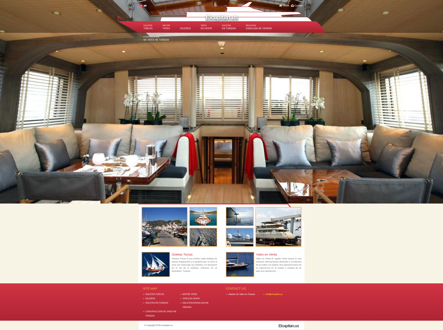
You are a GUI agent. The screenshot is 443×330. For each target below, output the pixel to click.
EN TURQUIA (229, 27)
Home (286, 5)
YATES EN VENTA (191, 298)
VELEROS (185, 28)
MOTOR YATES (190, 294)
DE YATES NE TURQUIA (156, 38)
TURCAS (148, 27)
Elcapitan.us (222, 17)
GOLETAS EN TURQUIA (156, 303)
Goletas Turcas (182, 254)
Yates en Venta (266, 254)
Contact (298, 5)
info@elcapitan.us (274, 294)
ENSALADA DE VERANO (259, 27)
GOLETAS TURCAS (154, 294)
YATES (166, 27)
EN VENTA (206, 27)
